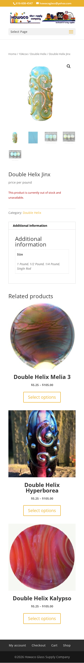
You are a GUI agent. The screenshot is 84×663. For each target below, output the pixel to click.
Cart (54, 645)
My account (17, 645)
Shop (67, 645)
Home (12, 54)
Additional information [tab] (30, 226)
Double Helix (38, 54)
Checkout (39, 645)
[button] (69, 66)
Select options (42, 397)
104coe (23, 54)
